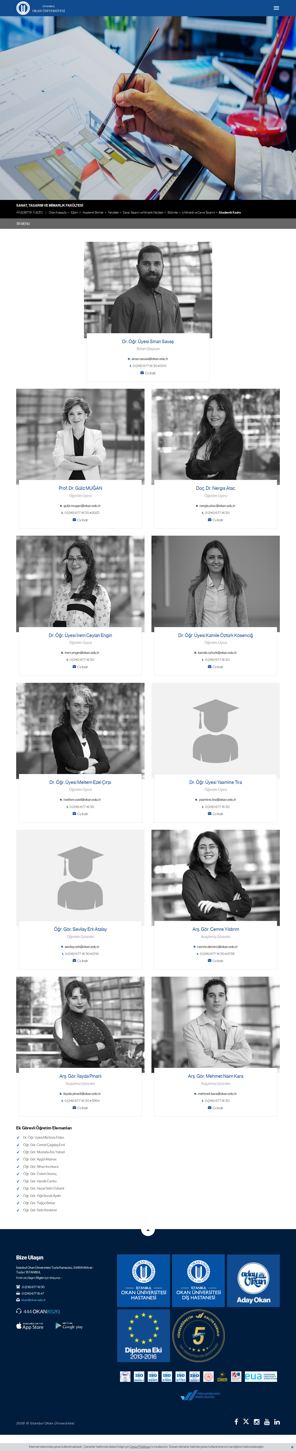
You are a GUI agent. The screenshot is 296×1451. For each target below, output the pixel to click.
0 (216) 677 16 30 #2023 (82, 513)
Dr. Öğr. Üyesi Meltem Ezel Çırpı (80, 782)
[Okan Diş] (198, 1281)
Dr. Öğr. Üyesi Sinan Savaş (148, 341)
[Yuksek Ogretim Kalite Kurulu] (198, 1335)
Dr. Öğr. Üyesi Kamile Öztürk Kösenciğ (215, 635)
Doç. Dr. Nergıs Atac (215, 488)
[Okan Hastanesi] (143, 1281)
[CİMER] (222, 1376)
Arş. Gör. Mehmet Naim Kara (215, 1076)
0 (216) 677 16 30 (217, 513)
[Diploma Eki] (143, 1335)
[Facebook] (236, 1422)
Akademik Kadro (230, 212)
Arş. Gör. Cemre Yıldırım (215, 929)
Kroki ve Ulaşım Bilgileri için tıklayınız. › (39, 1278)
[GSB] (208, 1376)
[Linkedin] (277, 1422)
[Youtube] (267, 1422)
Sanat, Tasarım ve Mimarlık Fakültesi (49, 205)
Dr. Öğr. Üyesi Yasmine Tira (215, 782)
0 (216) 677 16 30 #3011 (149, 366)
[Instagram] (256, 1422)
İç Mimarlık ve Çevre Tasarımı (198, 212)
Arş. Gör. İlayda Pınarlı (80, 1076)
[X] (246, 1420)
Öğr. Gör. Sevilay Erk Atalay (80, 929)
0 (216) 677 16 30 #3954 (82, 1101)
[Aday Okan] (253, 1281)
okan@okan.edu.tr (33, 1300)
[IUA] (236, 1376)
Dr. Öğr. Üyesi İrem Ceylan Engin (80, 635)
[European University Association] (261, 1376)
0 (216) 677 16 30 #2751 (82, 954)
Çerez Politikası (140, 1446)
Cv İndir (150, 373)
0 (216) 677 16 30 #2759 (217, 954)
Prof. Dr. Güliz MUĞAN (80, 488)
